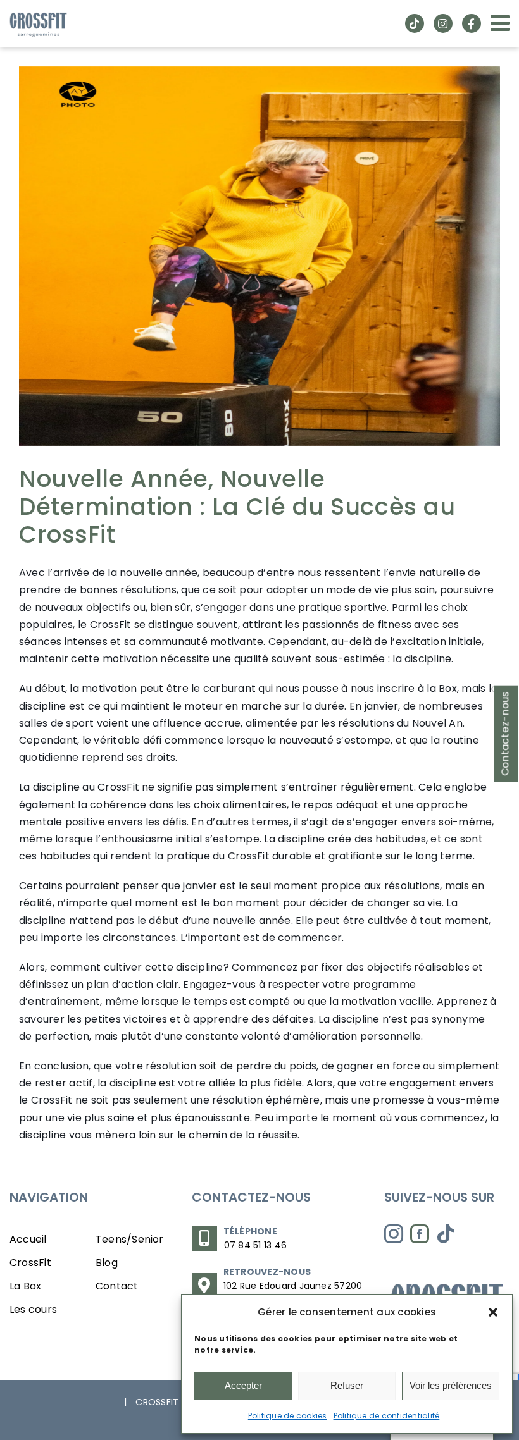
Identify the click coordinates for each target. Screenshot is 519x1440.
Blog (107, 1262)
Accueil (28, 1239)
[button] (493, 1312)
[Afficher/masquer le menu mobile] (502, 22)
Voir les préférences (451, 1385)
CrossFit (30, 1262)
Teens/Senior (130, 1239)
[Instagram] (393, 1233)
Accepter (243, 1385)
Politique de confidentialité (387, 1415)
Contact (117, 1286)
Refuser (346, 1385)
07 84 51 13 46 (255, 1245)
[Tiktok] (445, 1233)
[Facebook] (419, 1233)
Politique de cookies (287, 1415)
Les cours (33, 1309)
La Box (25, 1286)
